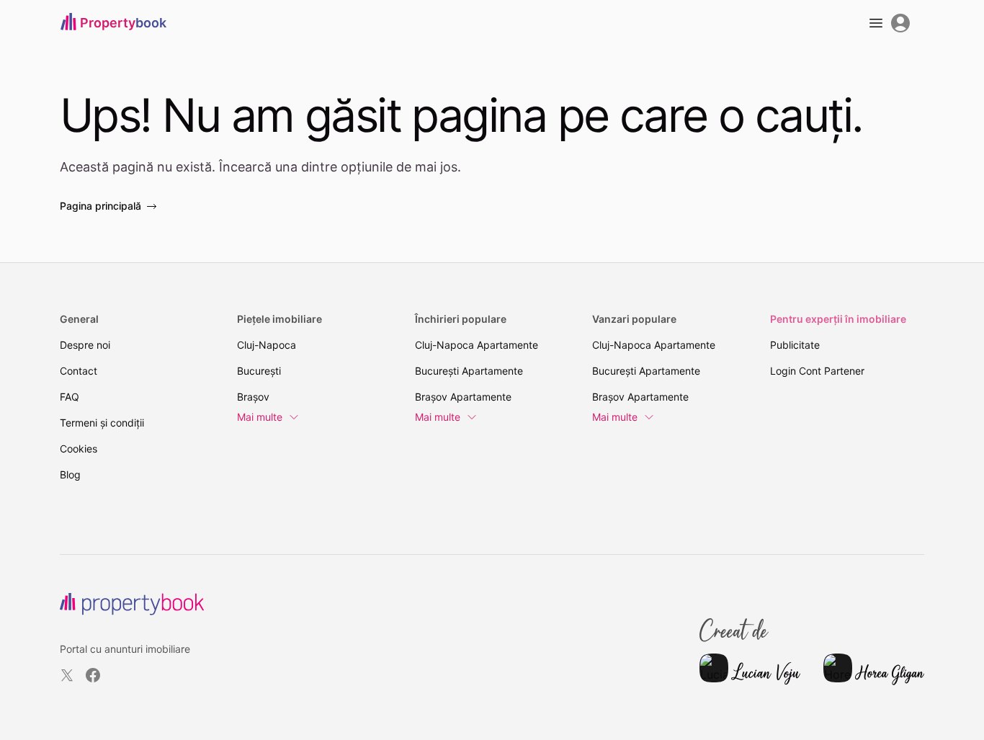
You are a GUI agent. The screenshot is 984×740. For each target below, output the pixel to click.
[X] (67, 675)
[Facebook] (93, 675)
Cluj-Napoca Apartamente (476, 345)
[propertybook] (132, 604)
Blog (70, 474)
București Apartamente (469, 371)
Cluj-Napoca (266, 345)
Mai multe (259, 417)
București (259, 371)
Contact (78, 371)
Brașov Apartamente (463, 397)
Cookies (78, 448)
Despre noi (85, 345)
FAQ (69, 397)
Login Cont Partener (817, 371)
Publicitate (795, 345)
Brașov (253, 397)
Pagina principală (100, 206)
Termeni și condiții (102, 422)
